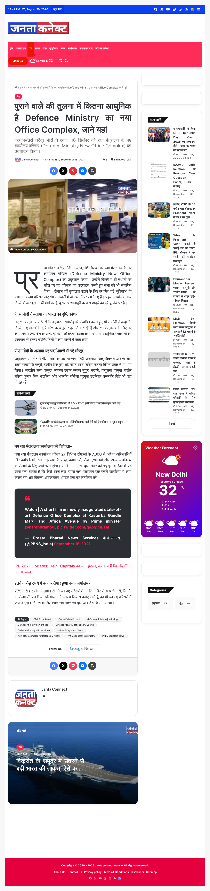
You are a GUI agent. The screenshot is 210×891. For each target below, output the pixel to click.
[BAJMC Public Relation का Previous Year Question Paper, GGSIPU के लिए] (159, 170)
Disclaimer (137, 872)
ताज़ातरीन (21, 48)
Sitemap (151, 872)
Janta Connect (30, 159)
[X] (63, 171)
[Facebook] (54, 171)
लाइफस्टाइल (86, 48)
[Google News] (192, 9)
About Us (59, 872)
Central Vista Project (69, 619)
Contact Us (74, 872)
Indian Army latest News (70, 630)
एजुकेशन (53, 48)
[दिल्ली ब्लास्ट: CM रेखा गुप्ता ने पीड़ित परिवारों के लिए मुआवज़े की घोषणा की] (159, 394)
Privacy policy (93, 872)
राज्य (37, 48)
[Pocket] (73, 666)
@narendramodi (40, 527)
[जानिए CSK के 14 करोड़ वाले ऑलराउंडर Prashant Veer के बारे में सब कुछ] (159, 210)
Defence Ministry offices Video (34, 630)
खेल (63, 48)
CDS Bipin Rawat (42, 619)
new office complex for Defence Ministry (39, 635)
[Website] (43, 696)
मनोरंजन (72, 48)
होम (11, 48)
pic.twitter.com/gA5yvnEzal (83, 527)
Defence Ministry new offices (33, 624)
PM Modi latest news (113, 635)
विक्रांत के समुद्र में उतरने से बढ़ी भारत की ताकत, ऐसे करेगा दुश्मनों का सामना (50, 768)
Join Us (18, 61)
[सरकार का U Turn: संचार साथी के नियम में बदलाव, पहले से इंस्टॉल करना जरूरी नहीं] (159, 359)
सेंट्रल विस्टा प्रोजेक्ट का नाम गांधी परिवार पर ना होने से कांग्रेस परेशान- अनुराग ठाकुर (81, 421)
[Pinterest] (73, 171)
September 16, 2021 (72, 544)
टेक (45, 48)
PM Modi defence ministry (81, 635)
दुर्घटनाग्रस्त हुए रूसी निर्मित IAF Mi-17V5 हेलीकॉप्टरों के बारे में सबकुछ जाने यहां (80, 403)
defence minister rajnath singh (103, 619)
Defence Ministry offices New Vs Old (75, 624)
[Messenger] (83, 171)
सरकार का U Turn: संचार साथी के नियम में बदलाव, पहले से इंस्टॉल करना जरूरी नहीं (184, 362)
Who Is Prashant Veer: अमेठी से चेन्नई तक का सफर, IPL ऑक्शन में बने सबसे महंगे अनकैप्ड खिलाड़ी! (184, 248)
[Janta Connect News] (38, 28)
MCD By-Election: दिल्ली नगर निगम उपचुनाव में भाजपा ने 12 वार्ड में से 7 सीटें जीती (184, 327)
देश (30, 48)
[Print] (92, 171)
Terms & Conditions (116, 872)
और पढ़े (171, 423)
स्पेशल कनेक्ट (102, 48)
